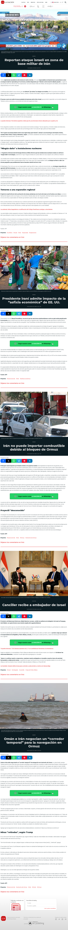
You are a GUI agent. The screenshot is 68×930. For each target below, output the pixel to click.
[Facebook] (56, 919)
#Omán (34, 887)
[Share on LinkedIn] (29, 75)
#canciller (21, 670)
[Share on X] (8, 75)
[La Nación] (7, 2)
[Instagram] (62, 919)
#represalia (25, 232)
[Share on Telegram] (19, 75)
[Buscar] (65, 2)
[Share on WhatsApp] (13, 75)
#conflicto (9, 232)
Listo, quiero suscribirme (50, 908)
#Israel (15, 232)
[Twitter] (59, 919)
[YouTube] (66, 919)
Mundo (34, 56)
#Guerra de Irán (11, 378)
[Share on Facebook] (3, 75)
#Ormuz (22, 537)
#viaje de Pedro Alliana (31, 670)
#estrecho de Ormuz (30, 537)
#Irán (19, 232)
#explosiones (32, 232)
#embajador (15, 670)
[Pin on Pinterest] (24, 75)
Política (34, 601)
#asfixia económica (25, 378)
